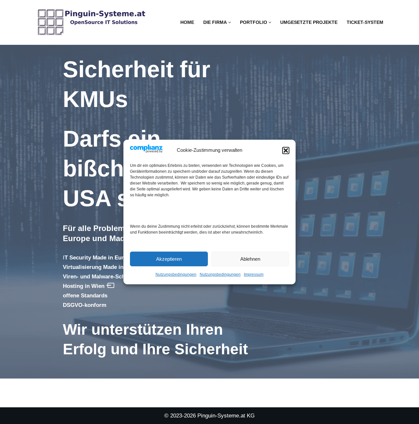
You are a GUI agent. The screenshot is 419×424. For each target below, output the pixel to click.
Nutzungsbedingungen (175, 274)
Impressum (254, 274)
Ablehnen (250, 259)
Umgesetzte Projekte (308, 22)
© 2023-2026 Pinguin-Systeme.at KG (209, 416)
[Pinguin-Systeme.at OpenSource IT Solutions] (91, 22)
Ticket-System (365, 22)
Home (187, 22)
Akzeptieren (169, 259)
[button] (285, 150)
